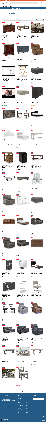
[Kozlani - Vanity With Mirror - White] (37, 178)
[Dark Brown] (18, 169)
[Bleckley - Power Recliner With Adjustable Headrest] (8, 243)
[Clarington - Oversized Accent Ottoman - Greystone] (37, 200)
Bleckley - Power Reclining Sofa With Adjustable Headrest (21, 252)
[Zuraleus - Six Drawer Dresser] (8, 287)
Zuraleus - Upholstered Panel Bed (21, 144)
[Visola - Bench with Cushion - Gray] (8, 351)
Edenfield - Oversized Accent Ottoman (36, 79)
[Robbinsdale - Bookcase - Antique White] (23, 287)
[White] (5, 169)
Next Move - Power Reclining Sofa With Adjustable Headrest (7, 339)
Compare (34, 19)
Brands (3, 6)
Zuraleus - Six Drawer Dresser (6, 295)
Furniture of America (28, 399)
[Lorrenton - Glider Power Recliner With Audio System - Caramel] (37, 308)
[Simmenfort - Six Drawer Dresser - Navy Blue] (23, 49)
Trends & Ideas (7, 6)
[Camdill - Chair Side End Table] (23, 158)
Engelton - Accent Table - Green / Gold (21, 79)
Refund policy (20, 412)
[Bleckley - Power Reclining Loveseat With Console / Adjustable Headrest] (37, 221)
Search (19, 399)
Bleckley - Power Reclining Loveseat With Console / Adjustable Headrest (36, 230)
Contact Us (19, 402)
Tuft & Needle (27, 412)
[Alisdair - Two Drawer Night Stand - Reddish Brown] (8, 49)
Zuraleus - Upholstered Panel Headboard (36, 273)
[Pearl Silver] (32, 82)
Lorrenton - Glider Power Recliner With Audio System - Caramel (37, 317)
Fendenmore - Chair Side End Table (7, 166)
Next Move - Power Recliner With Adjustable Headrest (37, 339)
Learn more (9, 0)
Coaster (27, 402)
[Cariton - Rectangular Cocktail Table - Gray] (23, 28)
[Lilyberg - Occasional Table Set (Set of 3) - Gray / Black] (8, 178)
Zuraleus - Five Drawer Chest (6, 273)
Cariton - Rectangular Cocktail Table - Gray (22, 36)
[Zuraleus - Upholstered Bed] (37, 114)
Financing (11, 6)
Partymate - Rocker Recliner (34, 58)
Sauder (27, 408)
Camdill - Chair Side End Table (20, 166)
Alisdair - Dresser (4, 36)
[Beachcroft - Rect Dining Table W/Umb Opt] (37, 351)
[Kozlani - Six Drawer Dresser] (23, 200)
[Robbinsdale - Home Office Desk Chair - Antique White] (37, 287)
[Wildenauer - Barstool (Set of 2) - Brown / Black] (23, 114)
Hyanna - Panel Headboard (6, 79)
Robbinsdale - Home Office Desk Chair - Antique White (36, 296)
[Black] (19, 169)
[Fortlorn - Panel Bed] (23, 221)
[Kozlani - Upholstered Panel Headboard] (8, 136)
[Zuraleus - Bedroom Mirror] (23, 265)
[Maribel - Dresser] (37, 92)
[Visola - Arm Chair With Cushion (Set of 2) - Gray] (23, 373)
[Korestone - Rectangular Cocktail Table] (37, 158)
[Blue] (32, 342)
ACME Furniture (28, 401)
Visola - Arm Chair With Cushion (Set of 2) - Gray (22, 382)
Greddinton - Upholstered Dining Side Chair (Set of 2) (8, 317)
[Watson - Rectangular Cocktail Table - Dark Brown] (37, 28)
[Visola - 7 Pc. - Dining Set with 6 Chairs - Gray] (8, 373)
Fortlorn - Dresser (33, 251)
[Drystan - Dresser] (8, 114)
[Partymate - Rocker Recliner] (37, 49)
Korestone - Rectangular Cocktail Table (36, 166)
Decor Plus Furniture (6, 419)
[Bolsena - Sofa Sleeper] (8, 221)
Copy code (33, 8)
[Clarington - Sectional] (23, 178)
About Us (19, 401)
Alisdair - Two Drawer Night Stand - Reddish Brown (8, 58)
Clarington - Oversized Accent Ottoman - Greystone (36, 209)
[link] (16, 388)
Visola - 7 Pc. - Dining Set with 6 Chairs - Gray (8, 381)
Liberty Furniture (28, 409)
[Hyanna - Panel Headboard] (8, 71)
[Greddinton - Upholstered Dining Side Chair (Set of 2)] (8, 308)
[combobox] (24, 3)
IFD (26, 405)
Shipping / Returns (20, 405)
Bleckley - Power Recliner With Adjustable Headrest (8, 252)
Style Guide (20, 398)
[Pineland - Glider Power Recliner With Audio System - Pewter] (23, 308)
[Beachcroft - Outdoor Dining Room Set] (23, 351)
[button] (43, 3)
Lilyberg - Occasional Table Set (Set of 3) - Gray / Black (8, 187)
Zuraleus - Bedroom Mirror (20, 273)
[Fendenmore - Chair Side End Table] (8, 158)
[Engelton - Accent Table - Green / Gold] (23, 71)
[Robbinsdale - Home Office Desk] (37, 136)
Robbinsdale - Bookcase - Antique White (22, 295)
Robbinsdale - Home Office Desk (35, 144)
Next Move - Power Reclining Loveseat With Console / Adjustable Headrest (22, 339)
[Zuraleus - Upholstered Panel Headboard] (37, 265)
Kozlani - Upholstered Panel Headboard (7, 144)
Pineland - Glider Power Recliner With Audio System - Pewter (22, 317)
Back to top (23, 391)
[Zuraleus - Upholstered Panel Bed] (23, 136)
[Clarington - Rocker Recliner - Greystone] (8, 200)
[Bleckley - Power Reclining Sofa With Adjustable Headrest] (23, 243)
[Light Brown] (2, 232)
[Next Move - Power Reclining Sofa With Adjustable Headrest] (8, 330)
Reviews (19, 408)
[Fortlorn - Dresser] (37, 243)
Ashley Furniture (28, 398)
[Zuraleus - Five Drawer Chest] (8, 265)
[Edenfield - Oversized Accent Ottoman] (37, 71)
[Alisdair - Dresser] (8, 28)
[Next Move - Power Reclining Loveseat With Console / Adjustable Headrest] (23, 330)
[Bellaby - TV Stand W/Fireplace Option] (8, 92)
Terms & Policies (20, 409)
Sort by (8, 19)
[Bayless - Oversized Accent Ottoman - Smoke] (23, 92)
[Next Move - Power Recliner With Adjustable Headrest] (37, 330)
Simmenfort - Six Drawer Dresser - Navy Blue (22, 58)
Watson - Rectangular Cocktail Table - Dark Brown (37, 37)
